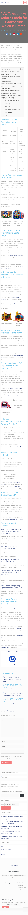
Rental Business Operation (8, 857)
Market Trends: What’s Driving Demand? (12, 95)
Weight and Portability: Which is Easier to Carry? (11, 84)
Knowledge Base (7, 890)
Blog (2, 846)
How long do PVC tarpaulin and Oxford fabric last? (13, 105)
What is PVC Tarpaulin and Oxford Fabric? (12, 74)
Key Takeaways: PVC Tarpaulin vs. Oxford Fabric (11, 72)
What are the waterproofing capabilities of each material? (13, 111)
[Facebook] (7, 34)
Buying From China (6, 849)
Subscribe (5, 808)
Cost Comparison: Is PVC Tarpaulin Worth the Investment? (12, 87)
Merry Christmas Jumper (12, 394)
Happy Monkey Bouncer (14, 303)
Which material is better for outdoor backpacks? (12, 102)
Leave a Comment (7, 689)
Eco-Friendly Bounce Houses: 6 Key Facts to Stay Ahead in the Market (12, 686)
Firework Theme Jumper (16, 388)
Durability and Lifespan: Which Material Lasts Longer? (11, 77)
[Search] (22, 795)
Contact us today (5, 647)
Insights (3, 30)
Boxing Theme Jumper (16, 255)
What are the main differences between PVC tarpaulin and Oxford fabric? (13, 99)
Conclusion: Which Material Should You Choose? (12, 114)
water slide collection (13, 630)
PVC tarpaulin (14, 608)
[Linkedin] (18, 34)
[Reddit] (21, 34)
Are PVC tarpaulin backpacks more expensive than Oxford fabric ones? (12, 108)
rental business (5, 643)
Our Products (6, 892)
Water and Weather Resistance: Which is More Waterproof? (12, 80)
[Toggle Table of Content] (21, 69)
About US (6, 888)
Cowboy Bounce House (15, 351)
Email (2, 804)
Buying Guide (4, 851)
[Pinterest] (14, 34)
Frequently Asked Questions (9, 97)
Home (5, 886)
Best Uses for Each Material (9, 93)
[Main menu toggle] (25, 2)
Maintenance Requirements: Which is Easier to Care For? (11, 91)
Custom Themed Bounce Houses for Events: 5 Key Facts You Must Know (13, 700)
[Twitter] (10, 34)
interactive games (16, 486)
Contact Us (6, 894)
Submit (6, 907)
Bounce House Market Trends (15, 519)
